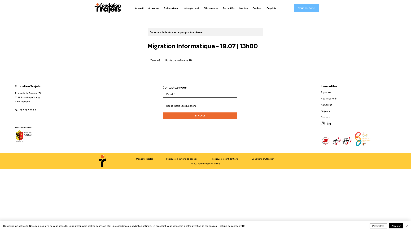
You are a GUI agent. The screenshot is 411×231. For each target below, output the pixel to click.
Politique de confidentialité (232, 225)
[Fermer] (407, 225)
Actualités (326, 104)
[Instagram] (322, 123)
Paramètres (378, 225)
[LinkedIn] (329, 123)
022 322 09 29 (28, 110)
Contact (325, 117)
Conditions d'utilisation (263, 159)
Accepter (396, 225)
